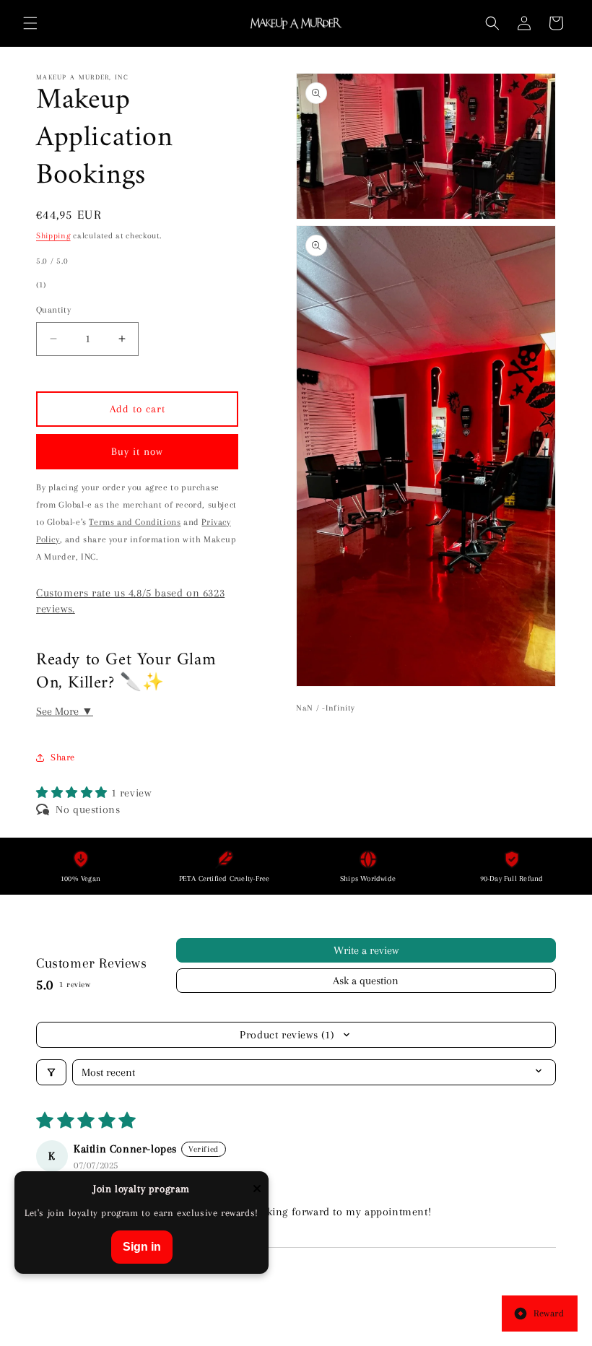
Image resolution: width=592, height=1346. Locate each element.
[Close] (257, 1189)
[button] (30, 23)
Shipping (53, 235)
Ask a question (366, 980)
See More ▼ (64, 711)
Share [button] (63, 757)
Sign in (142, 1247)
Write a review (366, 950)
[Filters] (51, 1072)
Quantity (53, 310)
